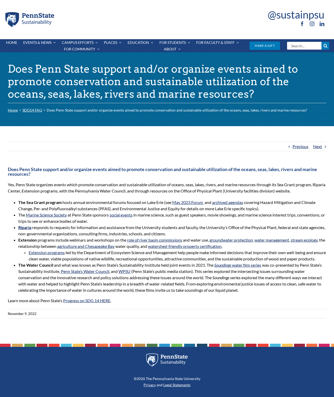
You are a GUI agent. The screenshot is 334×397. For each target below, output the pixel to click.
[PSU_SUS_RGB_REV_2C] (167, 355)
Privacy (150, 385)
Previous (300, 146)
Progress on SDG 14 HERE (86, 300)
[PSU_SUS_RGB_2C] (29, 12)
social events (121, 214)
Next (317, 146)
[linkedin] (322, 23)
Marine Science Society (46, 214)
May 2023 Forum (188, 202)
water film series (237, 264)
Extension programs (47, 252)
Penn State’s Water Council (85, 271)
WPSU (124, 271)
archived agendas (227, 202)
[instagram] (312, 23)
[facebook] (302, 23)
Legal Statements (176, 385)
